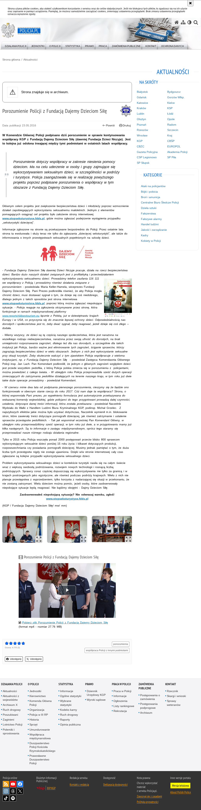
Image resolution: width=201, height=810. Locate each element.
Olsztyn (141, 119)
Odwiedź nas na (13, 784)
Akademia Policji (177, 152)
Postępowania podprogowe (149, 705)
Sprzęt (33, 724)
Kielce (171, 102)
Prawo (89, 684)
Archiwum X (10, 704)
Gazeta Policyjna (147, 152)
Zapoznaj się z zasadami (149, 796)
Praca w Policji (121, 684)
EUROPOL (174, 146)
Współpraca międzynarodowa (40, 736)
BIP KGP (51, 788)
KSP (170, 108)
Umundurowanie (39, 729)
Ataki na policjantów (153, 186)
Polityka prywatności (147, 802)
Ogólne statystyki (70, 696)
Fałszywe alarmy (151, 219)
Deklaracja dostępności (115, 784)
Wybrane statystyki (65, 702)
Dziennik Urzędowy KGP (96, 693)
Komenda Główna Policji (40, 702)
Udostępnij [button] (15, 659)
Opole (171, 119)
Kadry (144, 235)
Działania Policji (11, 684)
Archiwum (146, 712)
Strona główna (11, 59)
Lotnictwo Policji (12, 724)
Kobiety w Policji (151, 240)
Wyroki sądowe (96, 699)
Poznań (141, 124)
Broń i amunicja (150, 197)
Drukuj (127, 125)
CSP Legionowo (147, 157)
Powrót (110, 125)
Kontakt (170, 684)
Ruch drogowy (12, 709)
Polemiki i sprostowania (11, 731)
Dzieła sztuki (148, 208)
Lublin (140, 113)
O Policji (33, 684)
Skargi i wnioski (176, 696)
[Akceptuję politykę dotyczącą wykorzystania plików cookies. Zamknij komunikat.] (190, 3)
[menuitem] (15, 45)
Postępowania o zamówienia (150, 697)
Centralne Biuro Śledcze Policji (160, 202)
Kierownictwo (37, 696)
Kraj (169, 135)
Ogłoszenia (120, 700)
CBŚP (171, 141)
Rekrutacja (120, 711)
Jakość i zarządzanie (154, 229)
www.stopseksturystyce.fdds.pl (23, 218)
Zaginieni (8, 719)
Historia (34, 719)
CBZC (140, 146)
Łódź (170, 113)
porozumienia (120, 644)
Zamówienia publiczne (146, 686)
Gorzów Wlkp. (176, 97)
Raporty (65, 719)
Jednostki (35, 691)
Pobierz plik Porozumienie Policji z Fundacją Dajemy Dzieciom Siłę (65, 622)
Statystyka (65, 684)
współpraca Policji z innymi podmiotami (107, 650)
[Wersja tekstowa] (189, 22)
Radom (171, 124)
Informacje (66, 691)
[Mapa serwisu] (183, 22)
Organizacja (36, 709)
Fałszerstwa (148, 213)
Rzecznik (172, 691)
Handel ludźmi (150, 224)
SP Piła (171, 157)
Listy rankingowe (123, 706)
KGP (140, 141)
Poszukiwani (10, 714)
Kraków (141, 108)
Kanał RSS (6, 784)
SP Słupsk (143, 162)
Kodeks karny (68, 709)
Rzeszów (142, 129)
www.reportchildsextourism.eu (20, 315)
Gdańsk (141, 97)
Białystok (142, 91)
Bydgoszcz (174, 91)
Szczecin (172, 129)
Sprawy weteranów (173, 702)
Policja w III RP (38, 714)
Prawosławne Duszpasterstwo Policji (39, 759)
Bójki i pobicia (149, 191)
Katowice (142, 102)
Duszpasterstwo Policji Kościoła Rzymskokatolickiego (42, 747)
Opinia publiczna (70, 724)
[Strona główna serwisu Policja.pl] (177, 22)
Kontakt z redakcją (79, 784)
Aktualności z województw (11, 697)
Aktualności (30, 59)
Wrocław (142, 135)
